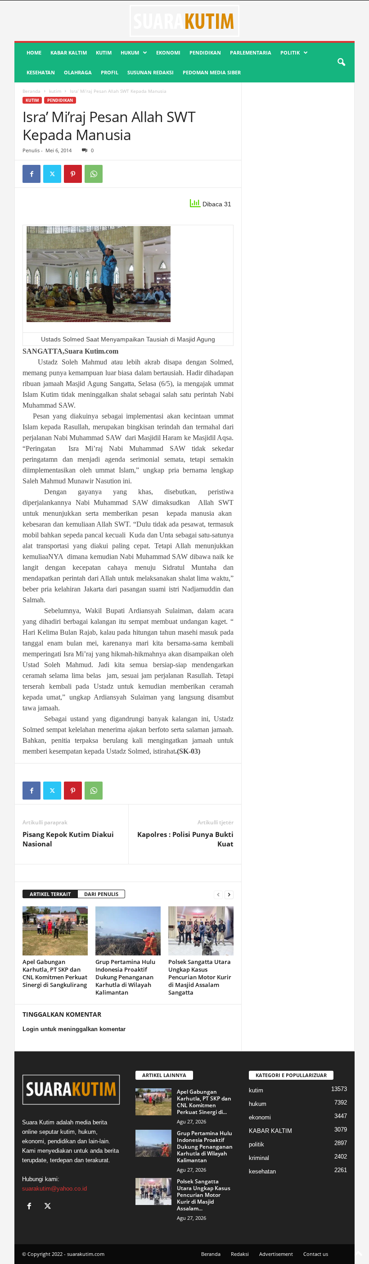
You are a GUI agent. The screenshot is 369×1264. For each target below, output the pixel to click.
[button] (341, 63)
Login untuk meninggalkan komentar (74, 1029)
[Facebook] (31, 174)
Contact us (315, 1253)
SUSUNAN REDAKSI (150, 72)
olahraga (78, 72)
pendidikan (205, 52)
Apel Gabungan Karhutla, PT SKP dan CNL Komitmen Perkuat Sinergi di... (204, 1102)
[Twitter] (52, 174)
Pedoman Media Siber (212, 72)
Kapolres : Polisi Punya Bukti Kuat (185, 839)
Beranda (31, 91)
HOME (34, 52)
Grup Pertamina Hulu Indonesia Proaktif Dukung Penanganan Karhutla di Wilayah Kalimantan (125, 977)
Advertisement (276, 1253)
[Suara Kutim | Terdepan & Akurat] (184, 20)
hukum (130, 52)
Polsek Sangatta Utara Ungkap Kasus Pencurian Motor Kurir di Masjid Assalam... (203, 1195)
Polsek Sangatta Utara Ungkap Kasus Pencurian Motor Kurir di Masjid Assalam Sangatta (199, 977)
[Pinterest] (73, 174)
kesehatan (41, 72)
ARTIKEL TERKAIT (50, 894)
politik (290, 52)
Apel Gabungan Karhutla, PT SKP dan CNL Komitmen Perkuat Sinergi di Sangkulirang (54, 973)
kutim (104, 52)
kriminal (259, 1158)
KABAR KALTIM (68, 52)
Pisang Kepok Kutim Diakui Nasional (68, 839)
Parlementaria (250, 52)
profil (109, 72)
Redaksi (240, 1253)
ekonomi (168, 52)
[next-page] (229, 894)
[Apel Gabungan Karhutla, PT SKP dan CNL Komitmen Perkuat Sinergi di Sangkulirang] (55, 930)
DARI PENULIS (101, 894)
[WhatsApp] (94, 174)
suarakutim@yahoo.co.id (54, 1188)
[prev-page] (218, 894)
